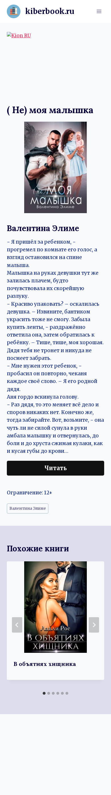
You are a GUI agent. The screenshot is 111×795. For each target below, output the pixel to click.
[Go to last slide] (17, 625)
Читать (55, 468)
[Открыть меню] (99, 11)
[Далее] (94, 625)
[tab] (44, 693)
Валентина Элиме (27, 508)
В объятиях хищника (45, 663)
